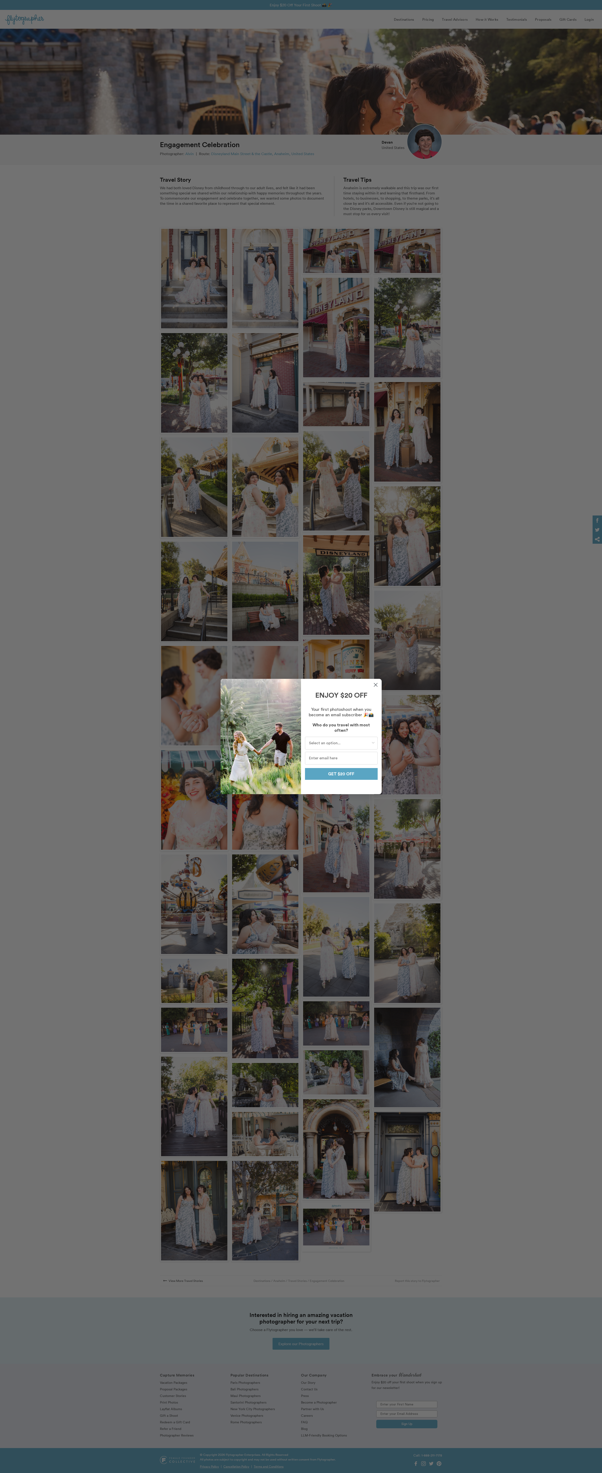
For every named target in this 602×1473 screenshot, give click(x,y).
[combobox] (340, 743)
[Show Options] (373, 743)
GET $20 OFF (341, 774)
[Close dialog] (376, 685)
